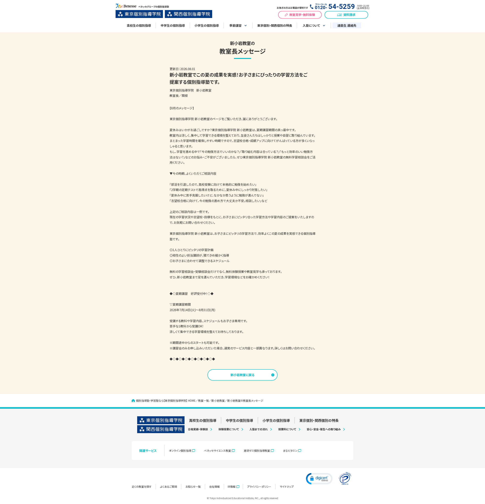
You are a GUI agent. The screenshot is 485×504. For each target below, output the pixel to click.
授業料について (287, 429)
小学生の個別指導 (207, 25)
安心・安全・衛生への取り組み (324, 429)
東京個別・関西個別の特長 (274, 25)
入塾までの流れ (259, 429)
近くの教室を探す (142, 486)
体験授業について (228, 429)
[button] (319, 478)
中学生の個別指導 (173, 25)
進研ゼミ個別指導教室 (257, 450)
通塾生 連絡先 (346, 25)
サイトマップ (287, 486)
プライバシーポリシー (259, 486)
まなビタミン (290, 450)
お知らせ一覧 (193, 486)
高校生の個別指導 (139, 25)
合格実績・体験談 (198, 429)
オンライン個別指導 (180, 450)
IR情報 (231, 486)
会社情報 (214, 486)
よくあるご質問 (168, 486)
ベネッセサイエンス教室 (217, 450)
